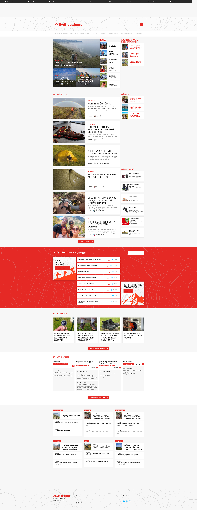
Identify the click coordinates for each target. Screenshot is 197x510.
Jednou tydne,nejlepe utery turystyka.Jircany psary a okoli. (109, 362)
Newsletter (101, 495)
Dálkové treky (74, 34)
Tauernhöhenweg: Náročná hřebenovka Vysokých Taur (84, 362)
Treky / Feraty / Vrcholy (61, 34)
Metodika (103, 34)
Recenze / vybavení (85, 34)
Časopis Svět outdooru (126, 34)
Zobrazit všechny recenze (97, 348)
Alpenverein (79, 502)
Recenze (103, 40)
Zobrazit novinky (85, 241)
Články (95, 34)
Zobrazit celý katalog (136, 253)
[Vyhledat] (141, 24)
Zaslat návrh (128, 291)
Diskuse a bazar (113, 34)
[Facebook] (124, 501)
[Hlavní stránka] (67, 24)
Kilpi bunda (56, 361)
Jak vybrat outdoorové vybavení (129, 41)
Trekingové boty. (128, 361)
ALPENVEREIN (139, 34)
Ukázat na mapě (62, 268)
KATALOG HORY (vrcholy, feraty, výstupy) (69, 252)
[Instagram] (127, 501)
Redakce (78, 499)
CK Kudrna (101, 499)
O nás (77, 495)
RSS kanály (125, 495)
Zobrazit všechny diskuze (97, 397)
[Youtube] (130, 501)
